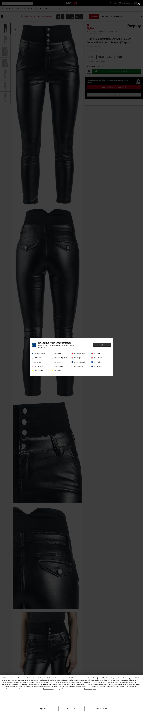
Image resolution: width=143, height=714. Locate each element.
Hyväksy (43, 708)
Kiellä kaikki (71, 708)
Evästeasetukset (48, 689)
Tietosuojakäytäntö (90, 689)
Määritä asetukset (100, 708)
